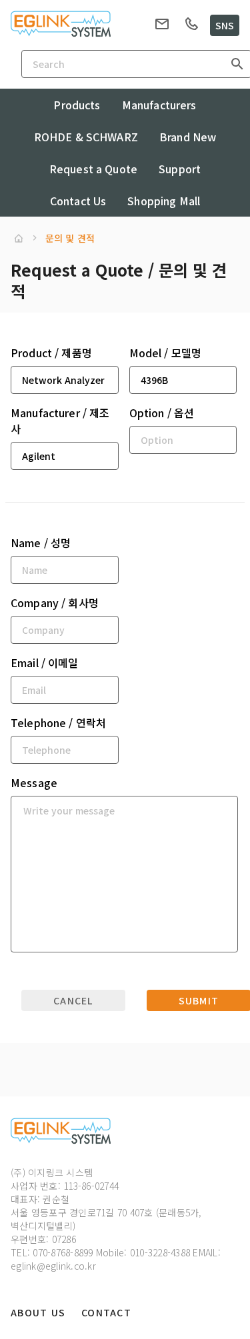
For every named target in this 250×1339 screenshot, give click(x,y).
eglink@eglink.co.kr (53, 1265)
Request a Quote (93, 169)
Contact (106, 1312)
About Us (38, 1312)
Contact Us (78, 201)
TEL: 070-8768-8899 (52, 1252)
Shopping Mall (163, 201)
